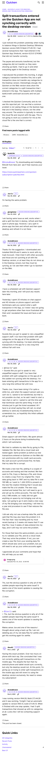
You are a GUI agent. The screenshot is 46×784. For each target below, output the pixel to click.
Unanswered (23, 747)
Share (5, 126)
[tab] (7, 142)
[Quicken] (11, 2)
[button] (4, 32)
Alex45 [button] (10, 647)
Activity (5, 744)
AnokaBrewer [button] (13, 31)
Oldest (11, 148)
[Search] (39, 2)
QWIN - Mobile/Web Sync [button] (20, 135)
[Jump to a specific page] (42, 148)
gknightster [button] (12, 212)
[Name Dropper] (36, 34)
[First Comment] (39, 34)
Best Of (5, 750)
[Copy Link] (9, 39)
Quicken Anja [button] (37, 36)
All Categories (7, 738)
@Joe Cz (8, 611)
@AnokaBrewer (8, 162)
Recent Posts (7, 741)
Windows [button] (6, 135)
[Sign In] (43, 2)
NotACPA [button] (11, 153)
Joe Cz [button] (10, 194)
